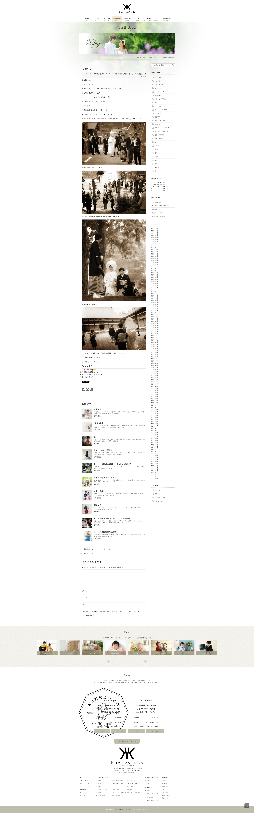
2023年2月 (154, 308)
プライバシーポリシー (151, 800)
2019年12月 (155, 381)
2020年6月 (154, 369)
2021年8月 (154, 343)
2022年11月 (155, 314)
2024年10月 (155, 270)
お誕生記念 (158, 95)
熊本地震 (154, 209)
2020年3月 (154, 375)
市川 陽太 (142, 76)
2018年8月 (154, 411)
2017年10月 (155, 431)
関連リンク (165, 798)
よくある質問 (166, 795)
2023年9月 (154, 295)
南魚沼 (120, 74)
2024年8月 (154, 274)
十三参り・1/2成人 (101, 789)
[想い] (87, 441)
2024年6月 (154, 278)
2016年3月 (154, 467)
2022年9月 (154, 318)
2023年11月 (155, 291)
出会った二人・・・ (90, 553)
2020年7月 (154, 367)
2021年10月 (155, 339)
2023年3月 (154, 306)
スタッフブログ (84, 783)
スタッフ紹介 (84, 780)
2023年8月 (154, 297)
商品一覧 (148, 790)
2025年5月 (154, 257)
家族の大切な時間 (157, 213)
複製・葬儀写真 (159, 135)
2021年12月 (155, 335)
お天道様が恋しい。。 (90, 372)
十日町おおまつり (157, 202)
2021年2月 (154, 354)
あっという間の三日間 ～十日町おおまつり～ (114, 464)
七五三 (157, 102)
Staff (136, 19)
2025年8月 (154, 251)
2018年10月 (155, 408)
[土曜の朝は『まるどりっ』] (87, 482)
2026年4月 (154, 236)
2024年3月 (154, 283)
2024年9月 (154, 272)
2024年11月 (155, 268)
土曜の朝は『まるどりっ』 (105, 478)
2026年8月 (154, 228)
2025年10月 (155, 247)
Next (145, 661)
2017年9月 (154, 432)
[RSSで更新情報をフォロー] (91, 390)
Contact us (167, 19)
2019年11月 (155, 383)
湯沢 (141, 74)
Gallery (107, 19)
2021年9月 (154, 341)
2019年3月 (154, 398)
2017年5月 (154, 440)
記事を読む (97, 416)
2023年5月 (154, 302)
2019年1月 (154, 402)
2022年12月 (155, 312)
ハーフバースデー (160, 92)
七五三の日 (98, 505)
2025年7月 (154, 253)
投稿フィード (159, 494)
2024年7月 (154, 276)
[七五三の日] (87, 509)
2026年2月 (154, 239)
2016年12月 (155, 450)
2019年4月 (154, 396)
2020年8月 (154, 366)
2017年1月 (154, 448)
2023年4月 (154, 304)
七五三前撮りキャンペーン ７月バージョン (114, 518)
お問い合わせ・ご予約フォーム (127, 741)
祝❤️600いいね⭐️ (89, 370)
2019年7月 (154, 390)
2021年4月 (154, 350)
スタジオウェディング (161, 81)
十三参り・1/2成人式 (161, 110)
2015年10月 (155, 476)
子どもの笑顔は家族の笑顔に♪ (107, 532)
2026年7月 (154, 230)
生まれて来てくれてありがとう (161, 206)
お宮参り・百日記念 (161, 99)
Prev (108, 661)
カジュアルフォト (160, 120)
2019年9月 (154, 387)
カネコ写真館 (140, 57)
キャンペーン (159, 142)
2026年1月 (154, 241)
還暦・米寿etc (159, 138)
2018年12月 (155, 404)
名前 (84, 591)
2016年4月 (154, 465)
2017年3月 (154, 444)
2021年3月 (154, 352)
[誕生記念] (87, 414)
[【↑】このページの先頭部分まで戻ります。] (246, 805)
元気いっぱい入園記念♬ (104, 450)
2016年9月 (154, 455)
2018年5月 (154, 417)
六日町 (108, 74)
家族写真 (157, 117)
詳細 (102, 731)
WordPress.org (160, 501)
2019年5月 (154, 394)
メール (84, 597)
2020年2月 (154, 377)
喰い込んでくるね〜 (89, 377)
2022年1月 (154, 333)
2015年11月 (155, 474)
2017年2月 (154, 446)
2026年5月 (154, 234)
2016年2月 (154, 469)
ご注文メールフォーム (151, 793)
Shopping (117, 19)
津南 (136, 74)
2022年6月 (154, 323)
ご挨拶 (164, 780)
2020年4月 (154, 373)
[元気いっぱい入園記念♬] (87, 454)
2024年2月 (154, 285)
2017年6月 (154, 438)
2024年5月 (154, 280)
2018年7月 (154, 413)
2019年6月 (154, 392)
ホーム (82, 777)
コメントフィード (160, 497)
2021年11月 (155, 337)
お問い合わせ (149, 797)
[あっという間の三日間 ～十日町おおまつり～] (87, 468)
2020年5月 (154, 371)
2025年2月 (154, 262)
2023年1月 (154, 310)
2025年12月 (155, 243)
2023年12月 (155, 289)
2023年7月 (154, 299)
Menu (97, 19)
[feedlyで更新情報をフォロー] (87, 390)
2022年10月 (155, 316)
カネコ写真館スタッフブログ (153, 57)
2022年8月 (154, 320)
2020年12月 (155, 358)
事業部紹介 (165, 786)
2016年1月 (154, 471)
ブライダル (166, 57)
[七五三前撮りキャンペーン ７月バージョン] (87, 523)
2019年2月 (154, 400)
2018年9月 (154, 409)
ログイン (157, 490)
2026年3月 (154, 237)
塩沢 (126, 74)
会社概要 (164, 783)
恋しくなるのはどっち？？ (92, 374)
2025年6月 (154, 255)
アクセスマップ (118, 731)
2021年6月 (154, 346)
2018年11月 (155, 406)
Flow (157, 19)
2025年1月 (154, 264)
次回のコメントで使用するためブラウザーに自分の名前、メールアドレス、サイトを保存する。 (112, 611)
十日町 (114, 74)
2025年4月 (154, 258)
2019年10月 (155, 385)
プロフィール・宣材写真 (162, 128)
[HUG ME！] (87, 427)
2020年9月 (154, 364)
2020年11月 (155, 360)
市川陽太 (148, 783)
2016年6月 (154, 461)
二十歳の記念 (159, 113)
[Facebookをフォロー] (83, 390)
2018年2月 (154, 423)
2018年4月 (154, 419)
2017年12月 (155, 427)
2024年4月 (154, 281)
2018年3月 (154, 421)
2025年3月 (154, 260)
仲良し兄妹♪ (99, 491)
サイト (84, 604)
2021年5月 (154, 348)
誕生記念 (97, 409)
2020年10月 (155, 362)
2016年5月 (154, 463)
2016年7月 (154, 459)
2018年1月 (154, 425)
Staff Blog (147, 19)
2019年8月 (154, 388)
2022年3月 (154, 329)
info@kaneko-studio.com (112, 726)
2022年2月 (154, 331)
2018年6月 (154, 415)
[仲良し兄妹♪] (87, 495)
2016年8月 (154, 457)
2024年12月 (155, 266)
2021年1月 (154, 356)
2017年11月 (155, 429)
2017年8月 (154, 434)
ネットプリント (84, 795)
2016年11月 (155, 452)
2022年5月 (154, 325)
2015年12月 (155, 473)
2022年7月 (154, 322)
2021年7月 (154, 344)
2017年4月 (154, 442)
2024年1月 (154, 287)
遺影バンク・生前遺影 (161, 131)
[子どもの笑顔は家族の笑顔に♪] (87, 536)
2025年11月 (155, 245)
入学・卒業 (158, 106)
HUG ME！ (98, 423)
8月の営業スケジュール (159, 216)
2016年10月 (155, 453)
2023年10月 (155, 293)
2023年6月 (154, 301)
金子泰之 (148, 780)
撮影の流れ (83, 789)
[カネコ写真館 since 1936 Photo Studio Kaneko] (127, 8)
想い (96, 437)
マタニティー (159, 84)
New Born (158, 88)
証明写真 (157, 124)
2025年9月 (154, 249)
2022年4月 (154, 327)
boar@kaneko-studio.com (148, 726)
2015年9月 (154, 478)
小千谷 (131, 74)
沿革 (163, 789)
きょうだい (154, 182)
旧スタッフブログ (85, 786)
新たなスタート (155, 186)
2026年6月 (154, 232)
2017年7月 (154, 436)
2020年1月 (154, 379)
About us (127, 19)
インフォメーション (161, 146)
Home (87, 19)
